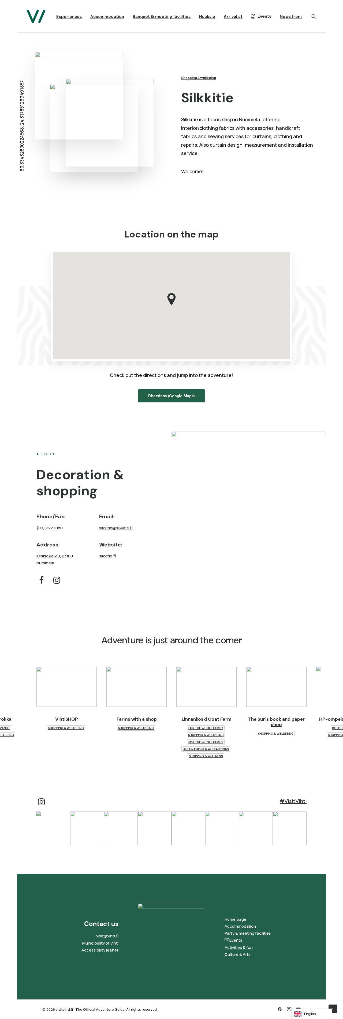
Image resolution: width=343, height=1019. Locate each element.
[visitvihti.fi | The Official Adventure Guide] (36, 16)
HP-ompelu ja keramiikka (276, 719)
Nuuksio (207, 16)
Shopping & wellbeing (198, 78)
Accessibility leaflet (99, 950)
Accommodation (107, 16)
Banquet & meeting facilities (162, 16)
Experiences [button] (69, 16)
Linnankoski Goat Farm (137, 719)
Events (264, 16)
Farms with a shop (67, 719)
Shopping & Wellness (136, 756)
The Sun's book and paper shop (206, 721)
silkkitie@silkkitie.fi (115, 528)
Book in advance (275, 728)
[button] (313, 16)
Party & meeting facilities (248, 933)
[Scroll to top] (333, 1008)
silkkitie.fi (107, 556)
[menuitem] (69, 17)
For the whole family (135, 728)
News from (291, 16)
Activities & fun (239, 947)
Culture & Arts (238, 954)
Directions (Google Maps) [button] (171, 396)
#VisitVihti (293, 801)
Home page (235, 919)
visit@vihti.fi (107, 936)
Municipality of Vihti (100, 943)
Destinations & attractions (136, 749)
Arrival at (233, 16)
